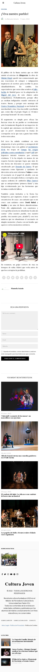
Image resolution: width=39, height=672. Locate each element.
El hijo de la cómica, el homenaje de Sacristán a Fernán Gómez (24, 660)
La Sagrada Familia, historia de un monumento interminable (24, 640)
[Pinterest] (17, 277)
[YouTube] (11, 574)
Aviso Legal (5, 625)
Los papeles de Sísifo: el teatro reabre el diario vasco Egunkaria (18, 534)
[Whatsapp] (26, 277)
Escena (4, 9)
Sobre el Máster (6, 620)
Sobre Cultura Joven (20, 620)
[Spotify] (14, 574)
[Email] (35, 277)
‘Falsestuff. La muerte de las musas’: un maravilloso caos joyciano (16, 417)
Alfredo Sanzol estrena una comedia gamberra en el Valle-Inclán (18, 457)
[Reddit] (30, 277)
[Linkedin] (21, 277)
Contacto (32, 620)
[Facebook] (4, 277)
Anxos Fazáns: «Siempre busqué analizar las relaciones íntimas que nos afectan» (25, 651)
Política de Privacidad (17, 625)
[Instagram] (8, 574)
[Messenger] (8, 277)
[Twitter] (12, 277)
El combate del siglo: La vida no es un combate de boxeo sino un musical (18, 495)
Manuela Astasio (17, 288)
